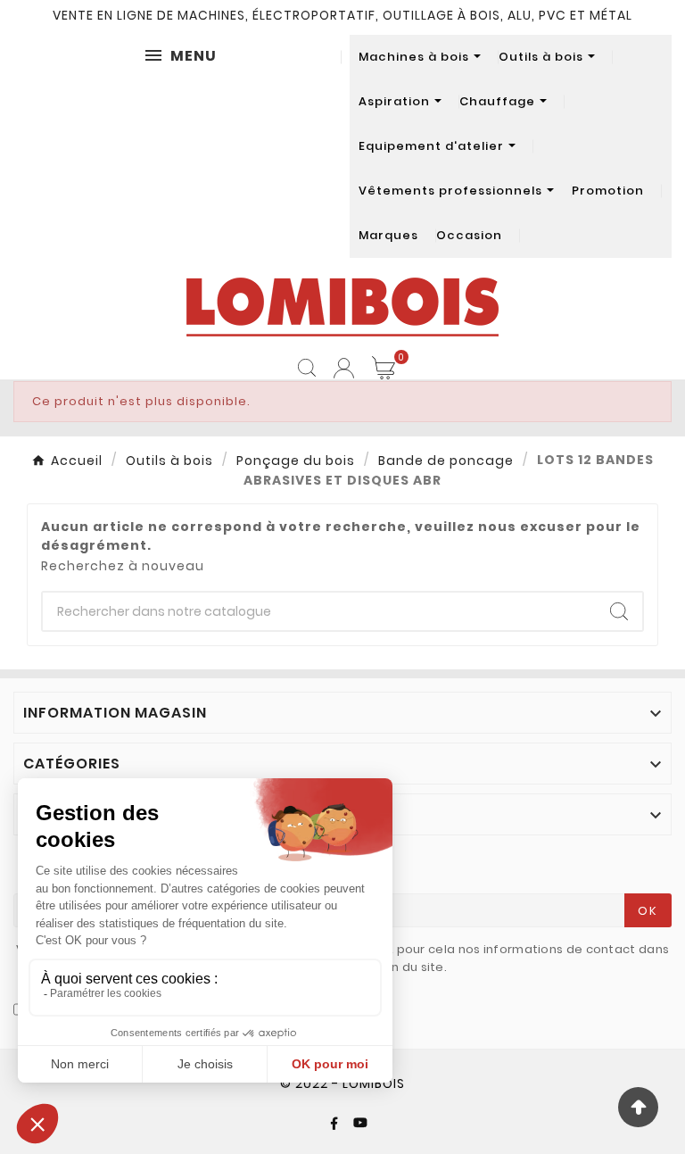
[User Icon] (344, 368)
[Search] (619, 611)
